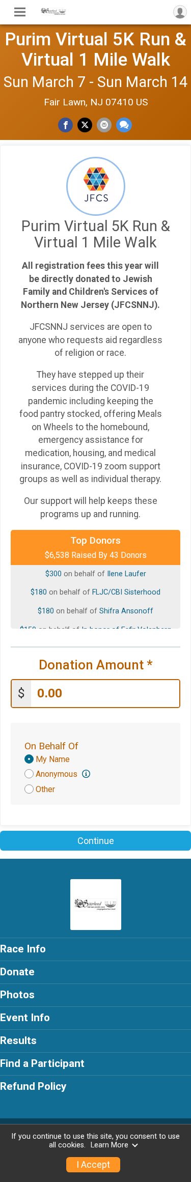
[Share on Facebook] (65, 125)
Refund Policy (33, 1086)
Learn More (109, 1145)
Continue (95, 840)
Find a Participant (42, 1063)
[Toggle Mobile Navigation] (20, 12)
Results (18, 1040)
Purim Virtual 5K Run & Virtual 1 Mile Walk (95, 49)
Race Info (23, 949)
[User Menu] (180, 12)
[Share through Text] (124, 125)
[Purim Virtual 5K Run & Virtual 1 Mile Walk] (53, 13)
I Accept (93, 1165)
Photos (17, 995)
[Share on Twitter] (84, 125)
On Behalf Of (51, 746)
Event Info (25, 1017)
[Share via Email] (104, 125)
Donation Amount (96, 665)
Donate (17, 972)
